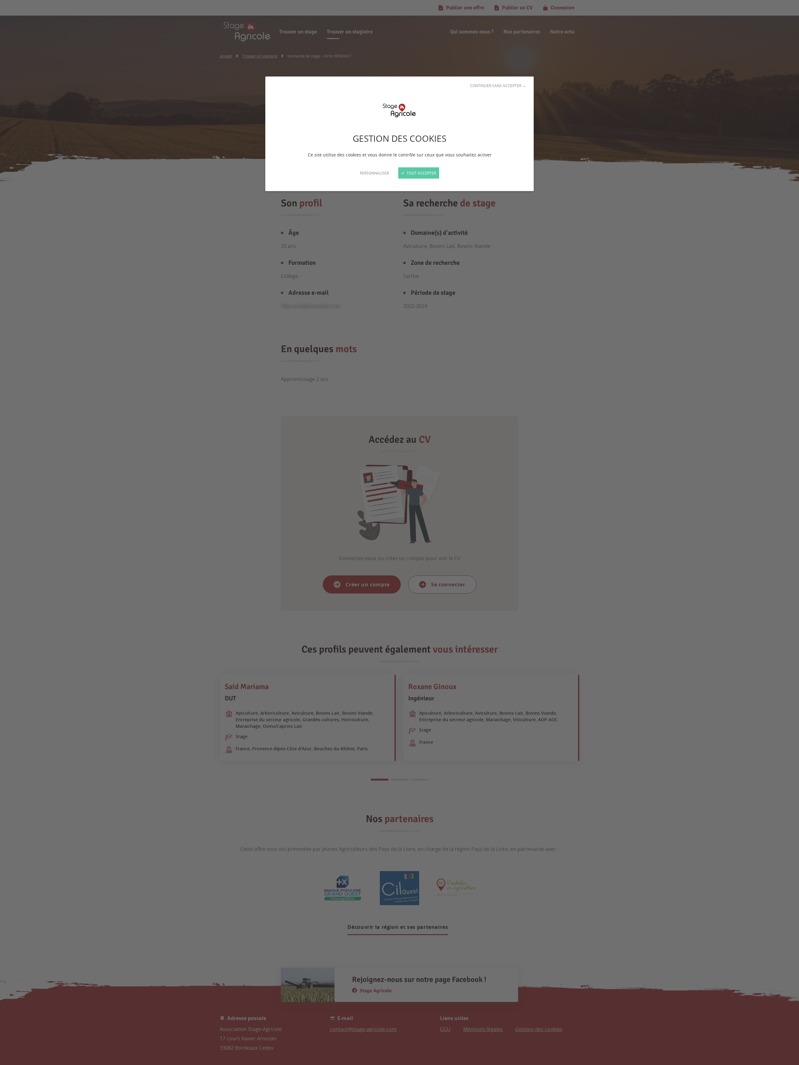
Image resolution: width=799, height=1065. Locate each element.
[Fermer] (399, 532)
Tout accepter (421, 172)
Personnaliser (374, 172)
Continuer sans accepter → (498, 85)
